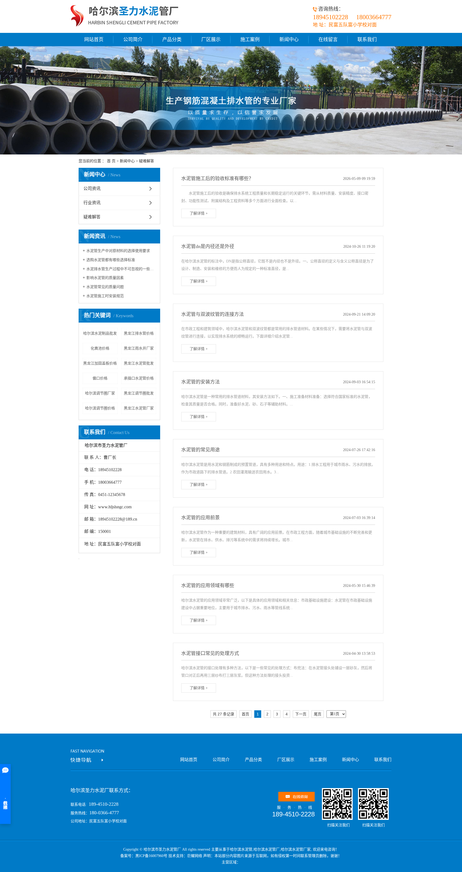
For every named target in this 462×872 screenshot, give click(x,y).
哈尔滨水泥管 (241, 849)
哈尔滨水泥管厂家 (296, 849)
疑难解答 (146, 161)
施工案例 (250, 39)
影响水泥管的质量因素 (105, 278)
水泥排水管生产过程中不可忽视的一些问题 (121, 269)
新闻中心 (289, 39)
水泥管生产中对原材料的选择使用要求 (118, 251)
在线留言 (328, 39)
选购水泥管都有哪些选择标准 (110, 260)
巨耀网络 (194, 856)
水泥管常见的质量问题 (105, 287)
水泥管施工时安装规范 (105, 296)
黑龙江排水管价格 (139, 333)
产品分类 (172, 39)
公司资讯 (92, 188)
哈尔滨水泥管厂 (266, 849)
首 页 (111, 161)
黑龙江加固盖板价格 (100, 363)
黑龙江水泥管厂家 (139, 408)
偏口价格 (100, 378)
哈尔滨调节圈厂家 (100, 393)
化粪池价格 (100, 348)
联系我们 (367, 39)
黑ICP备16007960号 (151, 856)
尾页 (317, 714)
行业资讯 (92, 202)
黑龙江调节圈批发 (139, 393)
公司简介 (133, 39)
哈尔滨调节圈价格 (100, 408)
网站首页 (93, 39)
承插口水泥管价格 (139, 378)
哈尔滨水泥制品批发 (100, 333)
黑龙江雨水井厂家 (139, 348)
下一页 (300, 714)
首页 (245, 714)
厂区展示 (211, 39)
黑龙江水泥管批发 (139, 363)
